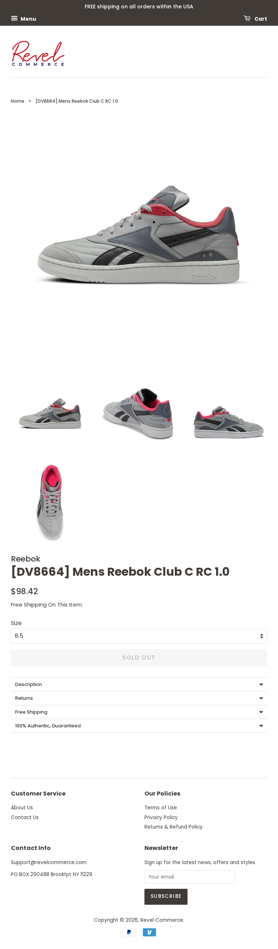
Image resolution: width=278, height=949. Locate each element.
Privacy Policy (161, 817)
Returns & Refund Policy (173, 826)
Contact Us (25, 817)
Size (16, 623)
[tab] (139, 684)
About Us (22, 807)
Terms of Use (160, 807)
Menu (28, 18)
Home (17, 101)
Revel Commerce (161, 920)
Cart (260, 18)
